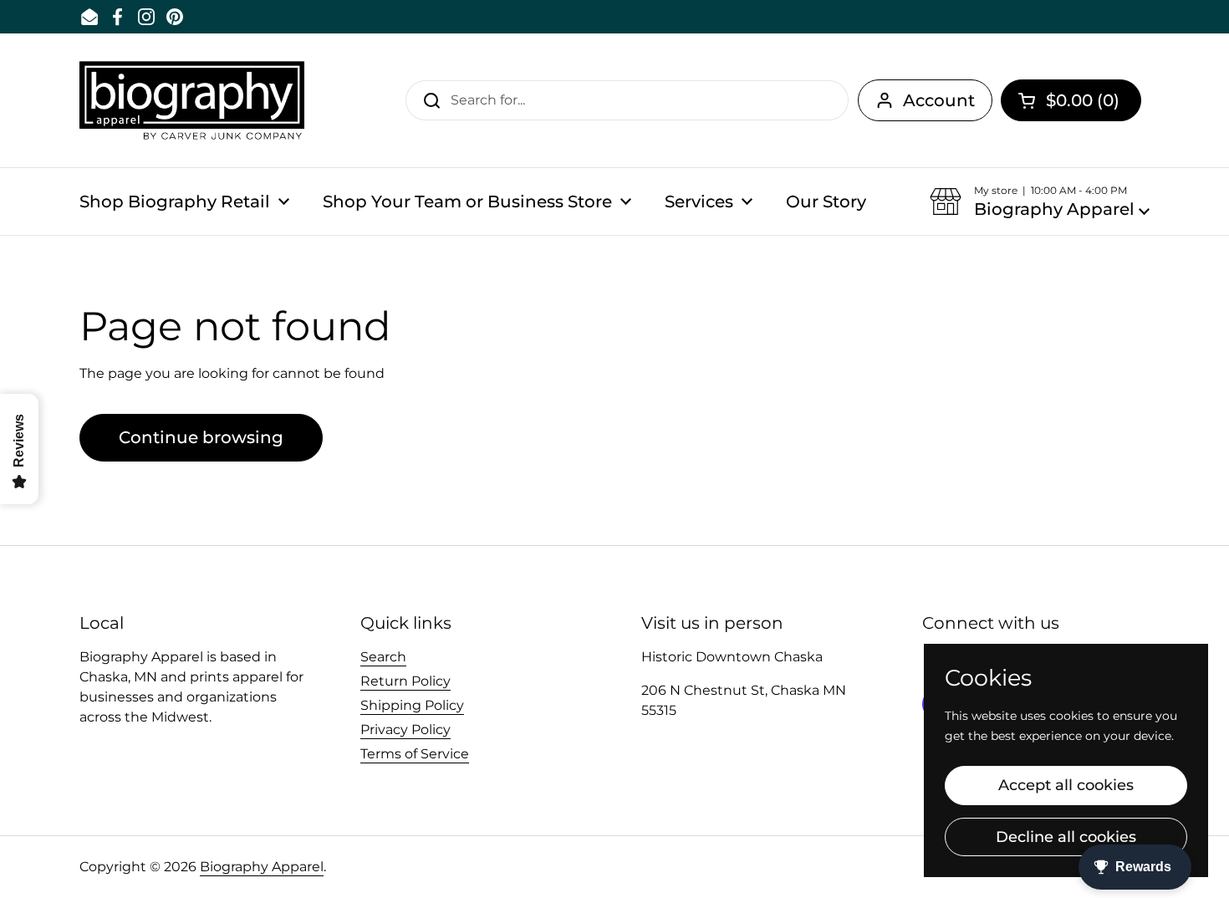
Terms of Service (414, 754)
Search (383, 657)
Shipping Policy (412, 705)
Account (939, 100)
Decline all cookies (1066, 837)
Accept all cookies (1066, 785)
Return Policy (405, 681)
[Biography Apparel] (191, 100)
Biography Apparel (262, 867)
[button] (1071, 100)
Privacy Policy (405, 729)
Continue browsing (201, 437)
